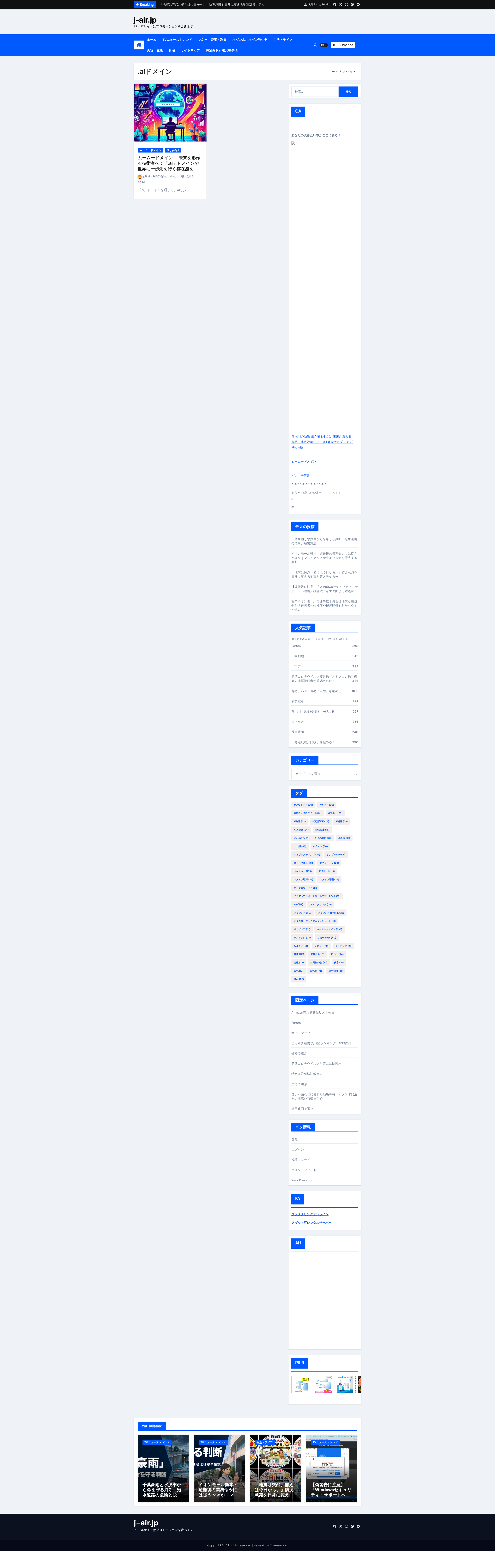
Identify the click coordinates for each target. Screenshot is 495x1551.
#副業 (300, 821)
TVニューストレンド (177, 40)
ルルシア (301, 946)
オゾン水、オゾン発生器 (250, 40)
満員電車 (297, 701)
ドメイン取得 (303, 879)
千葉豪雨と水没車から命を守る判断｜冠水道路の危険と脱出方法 (162, 1492)
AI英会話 (301, 829)
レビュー (322, 946)
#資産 (342, 821)
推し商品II (173, 150)
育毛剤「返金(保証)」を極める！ (314, 711)
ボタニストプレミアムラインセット (315, 921)
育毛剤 (316, 970)
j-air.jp (145, 20)
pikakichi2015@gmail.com (161, 176)
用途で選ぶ (299, 1084)
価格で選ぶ (299, 1053)
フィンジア (302, 912)
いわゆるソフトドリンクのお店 (313, 838)
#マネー (335, 813)
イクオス (320, 846)
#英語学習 (320, 821)
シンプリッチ (336, 854)
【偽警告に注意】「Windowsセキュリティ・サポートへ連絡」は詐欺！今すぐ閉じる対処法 (324, 589)
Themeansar (278, 1545)
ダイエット (303, 871)
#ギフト (327, 804)
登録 (294, 1139)
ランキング (302, 937)
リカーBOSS (326, 937)
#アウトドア (303, 804)
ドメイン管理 (329, 879)
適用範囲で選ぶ (302, 1109)
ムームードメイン (150, 150)
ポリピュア (302, 929)
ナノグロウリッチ (305, 887)
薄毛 (299, 979)
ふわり (344, 838)
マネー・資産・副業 (212, 40)
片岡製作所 (319, 962)
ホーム (152, 40)
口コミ (337, 954)
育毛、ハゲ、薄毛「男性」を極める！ (318, 691)
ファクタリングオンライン (310, 1214)
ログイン (297, 1150)
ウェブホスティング (307, 854)
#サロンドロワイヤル (307, 813)
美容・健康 (155, 50)
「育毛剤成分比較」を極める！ (313, 742)
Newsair (259, 1545)
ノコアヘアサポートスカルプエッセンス (317, 896)
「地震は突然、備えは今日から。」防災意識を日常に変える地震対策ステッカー (324, 574)
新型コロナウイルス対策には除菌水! (316, 1064)
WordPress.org (301, 1180)
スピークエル (303, 862)
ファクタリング (321, 904)
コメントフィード (304, 1170)
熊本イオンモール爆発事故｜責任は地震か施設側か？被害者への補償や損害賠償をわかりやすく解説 (324, 605)
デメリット (326, 871)
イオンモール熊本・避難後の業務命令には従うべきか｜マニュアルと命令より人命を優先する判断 (324, 558)
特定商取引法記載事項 (222, 50)
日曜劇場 (297, 656)
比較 (299, 962)
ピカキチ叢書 (300, 476)
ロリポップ (343, 946)
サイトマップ (190, 50)
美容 (339, 962)
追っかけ (297, 722)
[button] (359, 45)
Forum (296, 646)
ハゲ (298, 904)
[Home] (139, 45)
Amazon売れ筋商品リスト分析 (312, 1012)
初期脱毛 (317, 954)
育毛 (172, 50)
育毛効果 (336, 970)
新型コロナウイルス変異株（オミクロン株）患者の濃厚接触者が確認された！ (324, 679)
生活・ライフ (283, 40)
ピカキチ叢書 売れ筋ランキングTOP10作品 (321, 1043)
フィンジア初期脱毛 (331, 912)
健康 (299, 954)
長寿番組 (297, 732)
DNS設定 (322, 829)
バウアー (297, 666)
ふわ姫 (300, 846)
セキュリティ (329, 862)
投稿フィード (300, 1160)
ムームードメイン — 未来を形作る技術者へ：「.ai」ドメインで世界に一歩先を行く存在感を (169, 163)
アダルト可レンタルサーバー (311, 1223)
